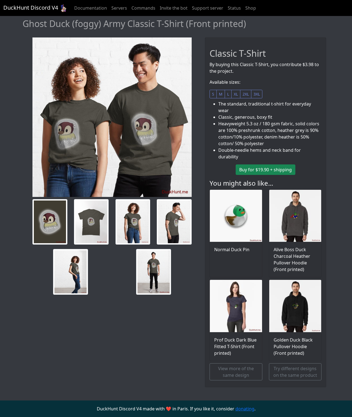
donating (244, 409)
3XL (257, 94)
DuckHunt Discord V (30, 7)
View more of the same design (236, 371)
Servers (119, 8)
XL (236, 94)
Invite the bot (174, 8)
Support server (207, 8)
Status (234, 8)
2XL (246, 94)
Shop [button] (250, 8)
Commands (143, 8)
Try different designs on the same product (295, 371)
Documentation (90, 8)
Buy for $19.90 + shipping (265, 170)
